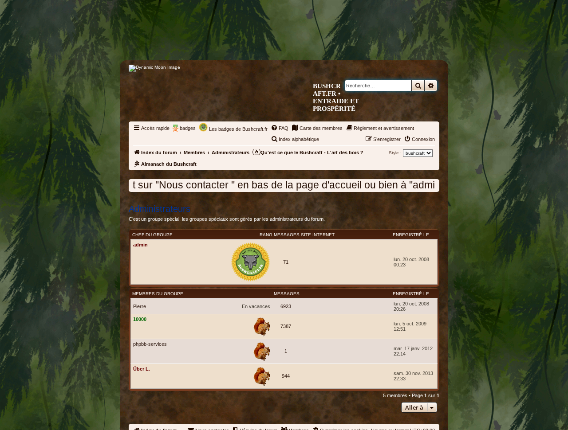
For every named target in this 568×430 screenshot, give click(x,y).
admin (140, 244)
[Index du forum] (321, 42)
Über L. (141, 368)
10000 (139, 319)
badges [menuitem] (188, 128)
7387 (285, 326)
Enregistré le (411, 234)
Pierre (139, 306)
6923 (285, 306)
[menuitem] (279, 128)
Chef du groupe (152, 234)
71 (285, 262)
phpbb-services (150, 344)
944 (286, 376)
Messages (287, 234)
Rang (266, 234)
